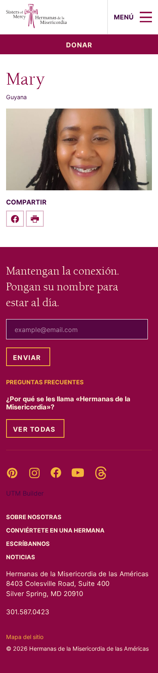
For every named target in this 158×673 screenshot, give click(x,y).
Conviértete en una (56, 530)
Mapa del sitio (24, 636)
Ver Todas (34, 429)
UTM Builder (25, 493)
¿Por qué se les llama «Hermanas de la (68, 403)
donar (79, 45)
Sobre (34, 517)
